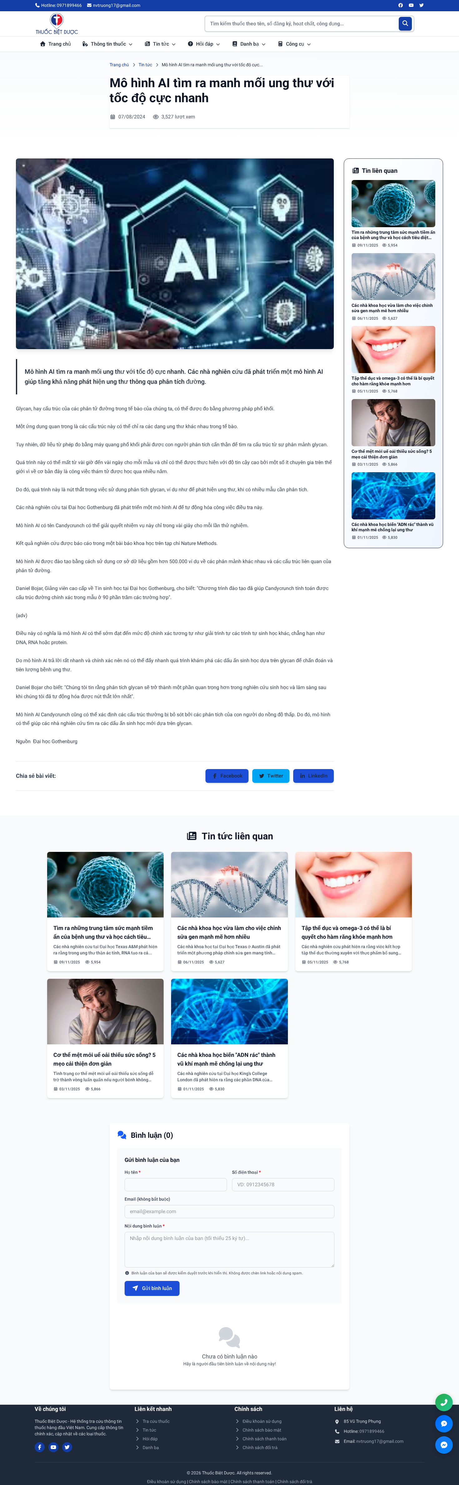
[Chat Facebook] (444, 1445)
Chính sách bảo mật (262, 1430)
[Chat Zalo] (444, 1423)
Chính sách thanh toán (265, 1438)
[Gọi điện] (444, 1402)
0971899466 (371, 1431)
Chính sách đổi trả (260, 1447)
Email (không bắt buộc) (147, 1199)
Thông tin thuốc (109, 44)
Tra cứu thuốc (156, 1421)
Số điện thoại (246, 1172)
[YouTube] (411, 5)
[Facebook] (401, 5)
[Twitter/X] (422, 5)
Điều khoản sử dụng (262, 1421)
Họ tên (133, 1172)
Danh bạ (250, 44)
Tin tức (161, 44)
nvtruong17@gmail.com (379, 1441)
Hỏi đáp (205, 44)
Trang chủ (59, 44)
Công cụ (295, 44)
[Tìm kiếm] (405, 24)
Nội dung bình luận (145, 1225)
